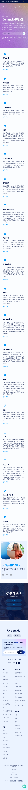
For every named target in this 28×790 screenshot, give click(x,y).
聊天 (15, 600)
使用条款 (14, 772)
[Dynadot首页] (2, 7)
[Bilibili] (17, 659)
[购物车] (19, 7)
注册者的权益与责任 (14, 777)
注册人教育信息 (14, 774)
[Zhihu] (20, 659)
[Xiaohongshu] (15, 659)
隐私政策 (14, 769)
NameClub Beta (19, 706)
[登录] (15, 7)
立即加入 (21, 652)
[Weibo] (13, 659)
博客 (14, 608)
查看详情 (5, 70)
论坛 (14, 604)
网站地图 (17, 725)
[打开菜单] (25, 7)
